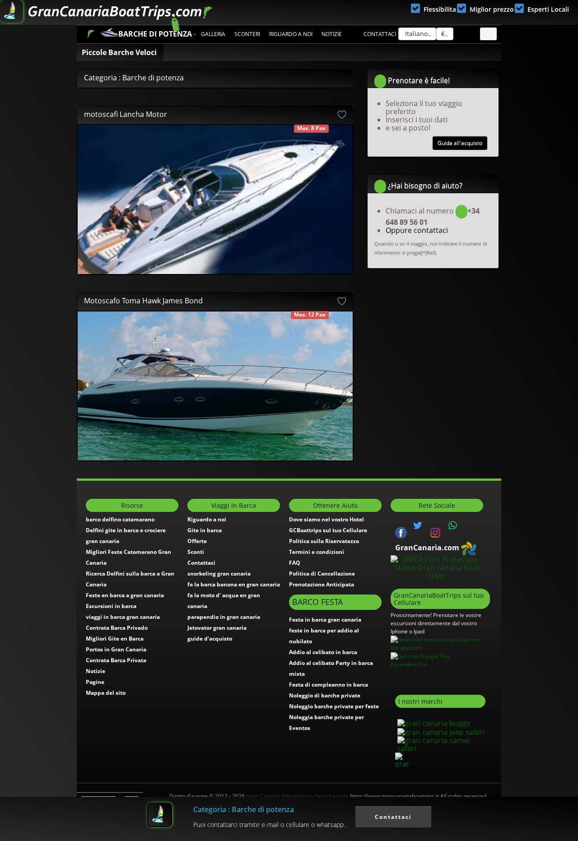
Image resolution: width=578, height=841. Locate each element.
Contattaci (380, 34)
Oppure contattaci (417, 230)
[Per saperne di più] (335, 200)
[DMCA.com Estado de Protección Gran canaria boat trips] (437, 567)
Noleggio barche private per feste (334, 706)
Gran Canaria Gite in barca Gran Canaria (297, 796)
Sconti (195, 552)
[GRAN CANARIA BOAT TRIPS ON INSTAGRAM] (435, 532)
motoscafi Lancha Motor (125, 114)
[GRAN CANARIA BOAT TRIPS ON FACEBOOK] (401, 532)
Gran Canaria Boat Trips (90, 33)
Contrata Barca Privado (117, 628)
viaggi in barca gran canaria (123, 617)
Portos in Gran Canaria (116, 649)
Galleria (213, 34)
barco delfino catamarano (120, 519)
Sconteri (247, 34)
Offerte (197, 541)
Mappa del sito (106, 693)
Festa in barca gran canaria (325, 619)
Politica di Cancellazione (322, 573)
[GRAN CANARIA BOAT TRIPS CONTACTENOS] (453, 525)
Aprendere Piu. (409, 664)
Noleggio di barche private (324, 695)
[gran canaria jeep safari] (440, 731)
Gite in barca (204, 530)
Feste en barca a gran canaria (125, 595)
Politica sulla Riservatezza (324, 541)
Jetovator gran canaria (217, 628)
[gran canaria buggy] (432, 722)
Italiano (415, 33)
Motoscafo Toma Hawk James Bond (143, 301)
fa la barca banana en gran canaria (233, 584)
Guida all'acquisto (460, 143)
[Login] (488, 34)
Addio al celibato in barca (323, 652)
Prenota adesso (181, 139)
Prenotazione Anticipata (321, 584)
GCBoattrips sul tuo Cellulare (328, 530)
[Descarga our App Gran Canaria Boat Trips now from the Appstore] (440, 643)
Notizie (332, 34)
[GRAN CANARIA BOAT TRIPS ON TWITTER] (418, 525)
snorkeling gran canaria (219, 573)
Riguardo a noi (290, 34)
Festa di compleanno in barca (328, 684)
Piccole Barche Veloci (119, 52)
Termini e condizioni (316, 552)
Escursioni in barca (111, 606)
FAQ (294, 563)
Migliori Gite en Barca (115, 638)
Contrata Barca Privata (116, 660)
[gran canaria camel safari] (440, 743)
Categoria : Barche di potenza (243, 809)
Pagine (95, 682)
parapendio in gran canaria (223, 617)
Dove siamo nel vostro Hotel (326, 519)
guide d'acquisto (209, 638)
